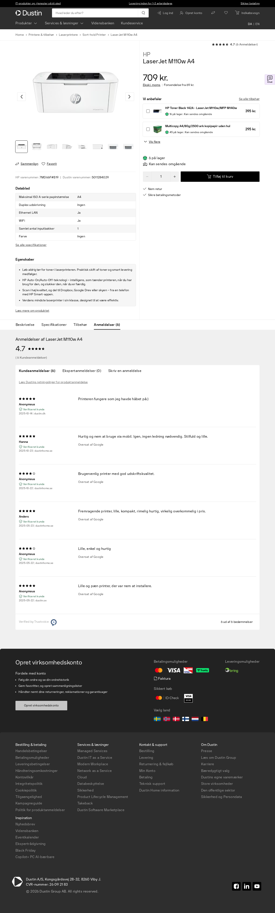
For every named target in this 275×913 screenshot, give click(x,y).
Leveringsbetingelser (32, 764)
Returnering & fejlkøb (156, 764)
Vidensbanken (102, 23)
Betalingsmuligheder (32, 758)
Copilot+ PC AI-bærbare (34, 857)
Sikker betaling (250, 3)
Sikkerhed (85, 790)
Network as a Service (94, 771)
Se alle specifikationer (31, 245)
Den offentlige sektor (218, 790)
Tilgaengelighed (28, 797)
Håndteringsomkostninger (36, 771)
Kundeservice (132, 23)
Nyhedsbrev (25, 824)
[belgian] (204, 719)
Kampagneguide (28, 803)
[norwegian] (166, 719)
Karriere (207, 764)
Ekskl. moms (151, 85)
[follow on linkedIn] (246, 886)
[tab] (26, 325)
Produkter (23, 23)
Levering (146, 758)
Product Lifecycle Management (102, 797)
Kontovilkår (24, 777)
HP (147, 54)
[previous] (21, 96)
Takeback (85, 803)
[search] (143, 13)
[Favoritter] (226, 13)
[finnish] (185, 719)
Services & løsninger (61, 23)
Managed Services (92, 751)
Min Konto (147, 771)
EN (257, 24)
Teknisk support (152, 784)
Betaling (146, 777)
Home (19, 35)
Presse (206, 751)
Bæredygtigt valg (215, 771)
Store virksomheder (217, 784)
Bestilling (146, 751)
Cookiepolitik (26, 790)
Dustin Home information (159, 790)
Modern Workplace (92, 764)
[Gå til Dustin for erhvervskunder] (29, 13)
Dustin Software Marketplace (100, 810)
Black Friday (25, 850)
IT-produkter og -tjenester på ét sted (38, 3)
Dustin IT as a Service (94, 758)
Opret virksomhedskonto (41, 705)
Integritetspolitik (29, 784)
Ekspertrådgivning (30, 844)
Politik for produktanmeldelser (40, 810)
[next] (129, 96)
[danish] (176, 719)
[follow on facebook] (236, 886)
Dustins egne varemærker (222, 777)
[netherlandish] (195, 719)
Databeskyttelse (90, 784)
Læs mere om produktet (32, 311)
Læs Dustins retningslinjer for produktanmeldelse (53, 382)
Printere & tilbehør (41, 35)
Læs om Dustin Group (218, 758)
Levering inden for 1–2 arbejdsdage (150, 3)
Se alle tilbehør (249, 99)
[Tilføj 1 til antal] (174, 176)
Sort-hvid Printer (94, 35)
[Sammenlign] (213, 13)
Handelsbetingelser (31, 751)
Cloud (82, 777)
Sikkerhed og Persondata (221, 797)
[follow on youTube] (257, 886)
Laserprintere (68, 35)
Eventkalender (27, 837)
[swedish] (157, 719)
